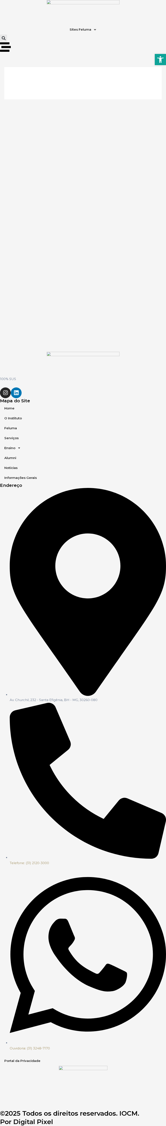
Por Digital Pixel (26, 1122)
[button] (3, 38)
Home (9, 408)
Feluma (10, 428)
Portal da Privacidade (22, 1061)
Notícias (11, 468)
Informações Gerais (20, 478)
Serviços (11, 438)
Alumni (10, 458)
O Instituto (13, 418)
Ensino (9, 448)
